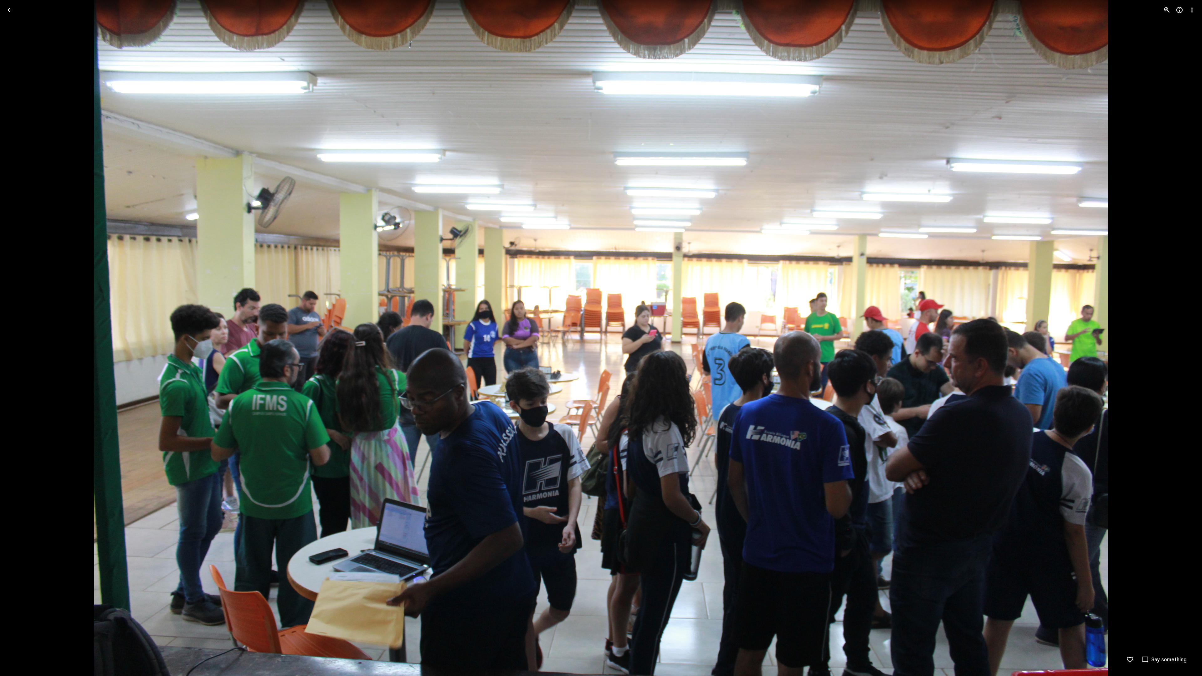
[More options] (1192, 10)
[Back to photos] (10, 10)
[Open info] (1179, 10)
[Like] (1130, 659)
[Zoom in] (1167, 10)
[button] (17, 338)
